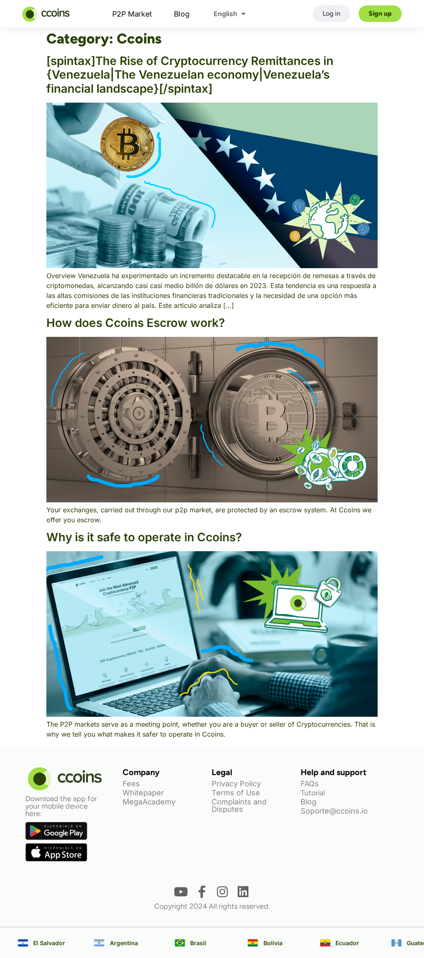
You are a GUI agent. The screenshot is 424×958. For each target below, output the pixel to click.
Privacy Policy (236, 783)
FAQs (310, 783)
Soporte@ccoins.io (334, 811)
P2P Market (132, 13)
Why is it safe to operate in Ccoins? (144, 537)
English (225, 14)
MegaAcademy (149, 801)
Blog (182, 13)
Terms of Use (236, 792)
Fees (131, 783)
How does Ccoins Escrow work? (135, 323)
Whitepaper (143, 792)
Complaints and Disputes (239, 805)
